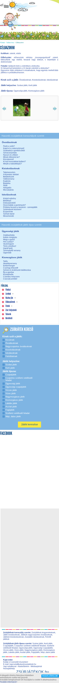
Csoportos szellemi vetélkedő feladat (30, 646)
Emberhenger (9, 266)
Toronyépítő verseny (11, 250)
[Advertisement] (29, 538)
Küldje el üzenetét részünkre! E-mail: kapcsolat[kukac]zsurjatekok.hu (19, 663)
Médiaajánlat (36, 666)
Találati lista (10, 42)
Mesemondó (8, 216)
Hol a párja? (8, 242)
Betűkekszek (8, 177)
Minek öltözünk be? (11, 157)
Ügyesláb (7, 253)
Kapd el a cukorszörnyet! (13, 148)
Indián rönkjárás (10, 237)
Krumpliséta (8, 274)
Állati (5, 185)
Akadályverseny (10, 263)
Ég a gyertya (8, 272)
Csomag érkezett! (10, 268)
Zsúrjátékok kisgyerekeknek (43, 632)
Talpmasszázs (9, 172)
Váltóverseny (8, 179)
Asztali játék (25, 652)
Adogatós (7, 188)
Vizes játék (19, 650)
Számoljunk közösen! (12, 209)
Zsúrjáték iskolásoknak (34, 637)
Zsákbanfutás (9, 235)
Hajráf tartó (8, 248)
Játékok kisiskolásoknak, (13, 637)
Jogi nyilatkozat (9, 666)
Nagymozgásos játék (33, 650)
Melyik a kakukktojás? (12, 164)
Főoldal (2, 42)
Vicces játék (8, 650)
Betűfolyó (7, 201)
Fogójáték (35, 652)
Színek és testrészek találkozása (17, 270)
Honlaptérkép (9, 668)
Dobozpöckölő (9, 203)
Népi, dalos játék (48, 652)
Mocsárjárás (8, 190)
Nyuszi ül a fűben (10, 155)
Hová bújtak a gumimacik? (14, 205)
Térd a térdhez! (9, 246)
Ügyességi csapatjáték (43, 648)
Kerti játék (48, 643)
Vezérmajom (8, 244)
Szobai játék (37, 643)
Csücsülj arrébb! (10, 279)
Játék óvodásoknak (11, 635)
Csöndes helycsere (11, 277)
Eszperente (8, 212)
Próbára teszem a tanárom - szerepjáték (20, 207)
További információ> (8, 682)
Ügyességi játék (25, 648)
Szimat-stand (8, 214)
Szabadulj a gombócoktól (14, 150)
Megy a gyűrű (9, 239)
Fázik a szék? (9, 146)
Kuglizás (7, 181)
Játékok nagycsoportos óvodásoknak (36, 635)
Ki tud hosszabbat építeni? (14, 161)
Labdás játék (13, 652)
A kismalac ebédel (11, 174)
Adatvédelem (23, 666)
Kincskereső (8, 159)
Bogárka (6, 183)
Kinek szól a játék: (10, 80)
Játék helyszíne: (9, 85)
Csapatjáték (8, 646)
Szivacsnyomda (10, 153)
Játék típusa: (7, 91)
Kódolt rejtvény (9, 198)
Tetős (5, 261)
